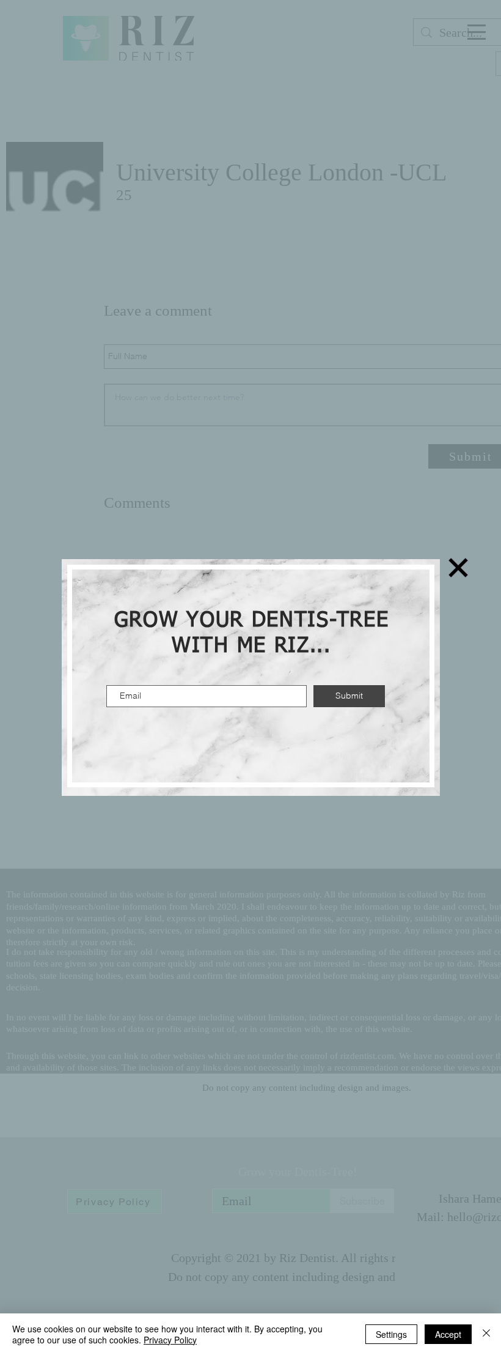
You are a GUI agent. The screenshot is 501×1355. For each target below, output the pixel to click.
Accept (448, 1334)
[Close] (486, 1334)
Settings (391, 1334)
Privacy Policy (170, 1340)
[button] (458, 567)
